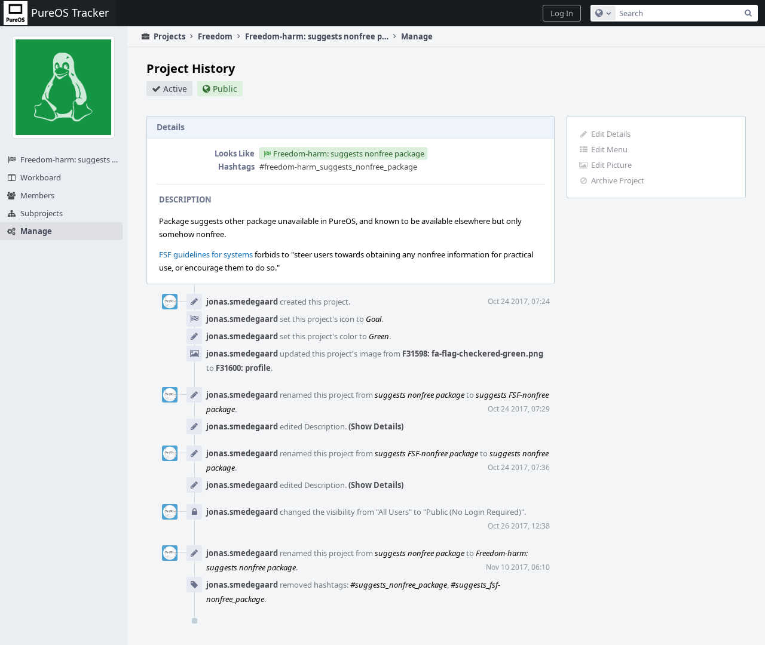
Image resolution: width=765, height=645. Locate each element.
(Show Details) (375, 426)
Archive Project (617, 180)
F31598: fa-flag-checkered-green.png (472, 353)
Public (225, 88)
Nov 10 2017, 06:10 (518, 567)
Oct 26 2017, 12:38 (519, 526)
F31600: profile (243, 368)
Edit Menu (609, 149)
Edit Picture (611, 164)
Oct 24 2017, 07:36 (519, 467)
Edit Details (611, 133)
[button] (562, 13)
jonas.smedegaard (242, 301)
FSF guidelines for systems (206, 254)
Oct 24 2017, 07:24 (519, 301)
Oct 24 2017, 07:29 (519, 409)
